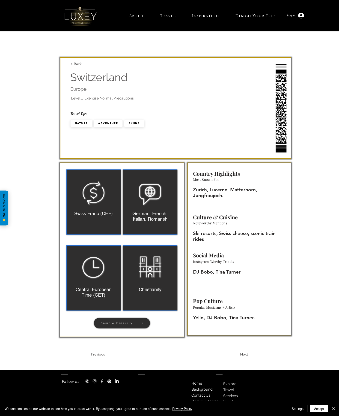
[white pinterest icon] (109, 381)
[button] (136, 16)
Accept (319, 408)
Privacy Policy (182, 408)
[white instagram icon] (94, 381)
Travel (228, 390)
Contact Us (200, 395)
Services (230, 396)
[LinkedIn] (116, 381)
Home (196, 383)
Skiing (134, 123)
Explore (229, 384)
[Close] (333, 408)
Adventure (108, 123)
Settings (297, 408)
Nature (81, 123)
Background (202, 389)
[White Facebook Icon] (101, 381)
